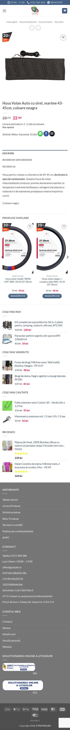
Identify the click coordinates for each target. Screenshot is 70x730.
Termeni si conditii (12, 524)
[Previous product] (38, 27)
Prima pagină (12, 22)
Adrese (6, 627)
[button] (4, 11)
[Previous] (3, 263)
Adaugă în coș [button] (18, 296)
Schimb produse (11, 512)
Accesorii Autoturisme (28, 22)
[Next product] (31, 27)
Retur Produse (10, 518)
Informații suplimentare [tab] (17, 160)
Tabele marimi (10, 499)
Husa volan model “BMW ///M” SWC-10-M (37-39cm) (18, 280)
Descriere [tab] (8, 153)
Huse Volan (59, 22)
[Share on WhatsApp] (40, 133)
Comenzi (7, 621)
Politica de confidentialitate (17, 531)
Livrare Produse (11, 505)
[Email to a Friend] (52, 133)
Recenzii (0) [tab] (8, 166)
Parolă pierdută (11, 640)
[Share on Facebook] (46, 133)
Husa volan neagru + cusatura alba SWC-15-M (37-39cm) (52, 282)
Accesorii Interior (45, 22)
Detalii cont (8, 634)
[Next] (67, 263)
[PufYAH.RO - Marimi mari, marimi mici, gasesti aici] (35, 10)
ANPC (6, 537)
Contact (35, 720)
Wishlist (7, 646)
